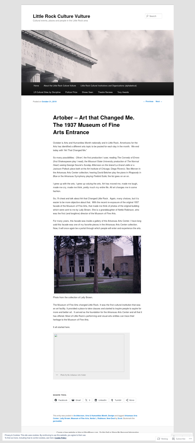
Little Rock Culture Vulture (61, 16)
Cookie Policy (60, 437)
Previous (148, 101)
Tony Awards (123, 92)
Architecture (78, 415)
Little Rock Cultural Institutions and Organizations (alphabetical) (109, 85)
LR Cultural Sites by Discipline (47, 92)
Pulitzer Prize (71, 92)
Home (36, 85)
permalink (57, 421)
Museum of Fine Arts (80, 418)
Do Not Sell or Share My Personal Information (119, 432)
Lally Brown (65, 418)
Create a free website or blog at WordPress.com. (78, 432)
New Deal (111, 418)
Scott (120, 418)
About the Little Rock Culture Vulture (60, 85)
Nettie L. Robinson (98, 418)
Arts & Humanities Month (96, 415)
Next (159, 101)
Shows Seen (87, 92)
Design (111, 415)
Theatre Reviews (105, 92)
